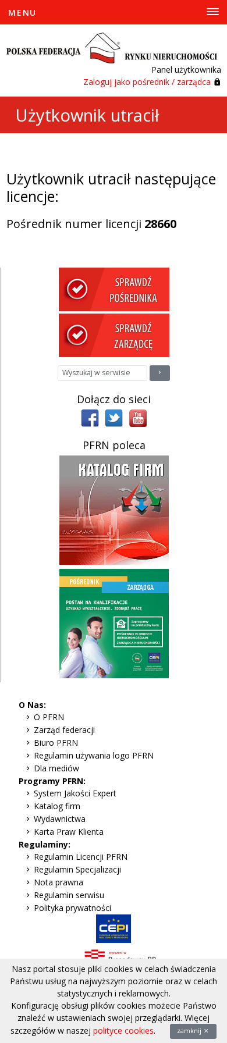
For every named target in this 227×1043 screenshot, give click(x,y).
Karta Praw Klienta (69, 831)
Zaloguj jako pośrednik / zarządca (147, 81)
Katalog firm (57, 805)
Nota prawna (58, 882)
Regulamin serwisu (69, 894)
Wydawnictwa (60, 818)
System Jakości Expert (75, 793)
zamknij (190, 1031)
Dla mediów (56, 768)
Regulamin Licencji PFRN (80, 856)
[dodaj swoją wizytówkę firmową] (114, 509)
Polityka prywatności (72, 907)
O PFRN (49, 716)
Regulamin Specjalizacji (77, 869)
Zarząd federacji (64, 729)
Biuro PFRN (56, 742)
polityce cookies (123, 1030)
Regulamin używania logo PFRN (94, 755)
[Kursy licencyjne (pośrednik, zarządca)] (114, 622)
